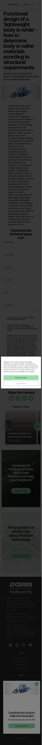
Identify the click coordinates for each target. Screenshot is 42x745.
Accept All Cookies (21, 377)
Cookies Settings (21, 383)
